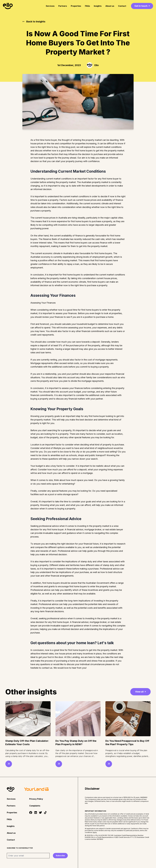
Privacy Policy (36, 799)
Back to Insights (35, 21)
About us (109, 6)
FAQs (87, 6)
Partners (62, 6)
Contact (122, 6)
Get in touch (140, 6)
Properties (76, 6)
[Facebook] (30, 812)
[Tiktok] (45, 812)
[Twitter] (40, 812)
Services (50, 6)
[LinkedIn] (35, 812)
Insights (98, 6)
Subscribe (60, 855)
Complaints (34, 805)
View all (139, 691)
